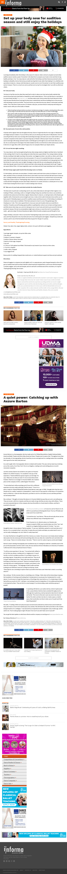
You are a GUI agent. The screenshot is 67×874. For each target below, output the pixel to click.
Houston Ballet (56, 622)
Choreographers (9, 777)
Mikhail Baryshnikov (49, 623)
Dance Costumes (9, 771)
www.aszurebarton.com (56, 614)
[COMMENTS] (53, 70)
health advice (23, 298)
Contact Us (28, 870)
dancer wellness (13, 298)
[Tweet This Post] (23, 70)
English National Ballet (21, 622)
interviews (7, 623)
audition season (18, 297)
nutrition (48, 298)
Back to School (9, 765)
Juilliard (20, 623)
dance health (36, 297)
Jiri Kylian (14, 623)
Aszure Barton (55, 621)
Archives (35, 870)
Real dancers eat (22, 98)
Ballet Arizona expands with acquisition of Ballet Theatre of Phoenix (53, 651)
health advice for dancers (36, 298)
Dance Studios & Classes (12, 762)
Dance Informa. (21, 618)
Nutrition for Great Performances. (47, 272)
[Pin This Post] (33, 70)
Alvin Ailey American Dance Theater (24, 621)
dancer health (45, 297)
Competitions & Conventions (13, 759)
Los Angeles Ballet (37, 623)
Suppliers (7, 768)
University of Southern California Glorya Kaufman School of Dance (33, 625)
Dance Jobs (7, 784)
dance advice (28, 297)
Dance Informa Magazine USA (10, 870)
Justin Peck (26, 623)
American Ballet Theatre (43, 621)
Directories (42, 870)
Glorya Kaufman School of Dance (40, 622)
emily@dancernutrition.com (12, 292)
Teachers (7, 774)
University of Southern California (18, 624)
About (21, 870)
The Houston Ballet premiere (35, 509)
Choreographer (8, 622)
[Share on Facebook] (14, 70)
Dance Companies (10, 780)
